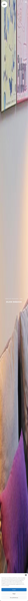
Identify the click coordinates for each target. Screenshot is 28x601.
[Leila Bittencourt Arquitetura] (4, 4)
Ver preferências (14, 597)
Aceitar (14, 589)
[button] (26, 575)
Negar (14, 593)
